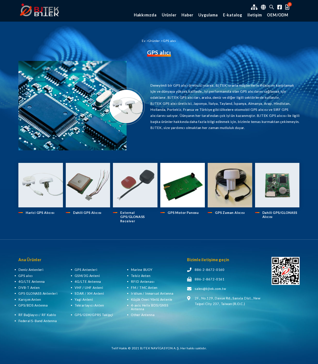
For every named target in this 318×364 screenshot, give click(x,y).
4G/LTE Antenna (31, 281)
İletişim (254, 15)
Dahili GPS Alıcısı (87, 213)
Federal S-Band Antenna (37, 321)
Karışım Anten (29, 299)
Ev (144, 41)
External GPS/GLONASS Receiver (132, 217)
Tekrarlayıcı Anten (89, 305)
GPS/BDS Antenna (33, 305)
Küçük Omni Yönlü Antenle (151, 299)
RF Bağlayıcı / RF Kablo (37, 315)
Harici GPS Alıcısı (40, 213)
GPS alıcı (25, 276)
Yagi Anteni (84, 299)
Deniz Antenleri (30, 270)
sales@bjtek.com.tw (210, 289)
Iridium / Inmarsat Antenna (152, 293)
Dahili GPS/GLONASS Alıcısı (279, 215)
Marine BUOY (142, 270)
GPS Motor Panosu (183, 213)
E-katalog (232, 15)
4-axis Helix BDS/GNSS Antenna (150, 307)
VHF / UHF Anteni (89, 287)
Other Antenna (142, 315)
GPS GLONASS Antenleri (38, 293)
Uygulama (208, 15)
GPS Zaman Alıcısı (230, 213)
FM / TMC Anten (144, 287)
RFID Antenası (142, 281)
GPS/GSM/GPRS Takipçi (94, 315)
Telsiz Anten (141, 276)
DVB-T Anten (29, 287)
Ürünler (169, 15)
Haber (187, 15)
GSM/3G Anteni (87, 276)
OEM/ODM (277, 15)
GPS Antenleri (86, 270)
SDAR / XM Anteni (89, 293)
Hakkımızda (145, 15)
